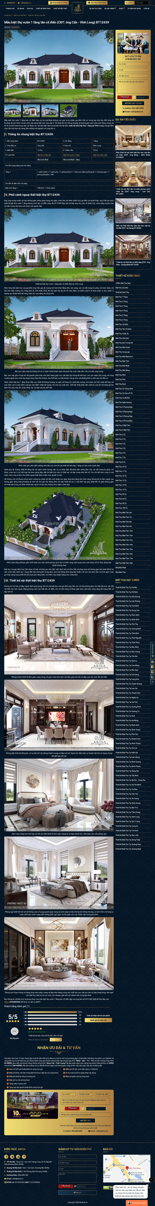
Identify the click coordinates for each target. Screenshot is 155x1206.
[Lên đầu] (151, 1180)
